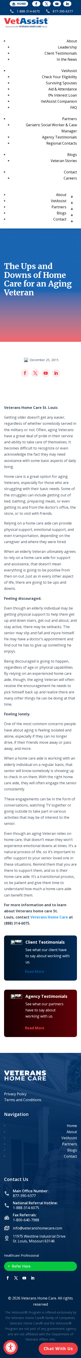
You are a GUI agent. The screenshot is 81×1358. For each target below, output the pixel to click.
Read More (34, 971)
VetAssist (69, 70)
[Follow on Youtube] (57, 3)
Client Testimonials (61, 53)
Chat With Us (58, 1348)
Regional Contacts (61, 143)
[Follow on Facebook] (36, 3)
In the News (67, 59)
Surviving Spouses (61, 82)
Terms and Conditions (22, 1099)
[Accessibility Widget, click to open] (10, 1347)
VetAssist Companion (59, 101)
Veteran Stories (64, 160)
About (72, 41)
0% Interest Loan (62, 95)
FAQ (73, 107)
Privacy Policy (15, 1093)
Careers (70, 178)
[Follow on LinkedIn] (67, 3)
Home (72, 1125)
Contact (70, 172)
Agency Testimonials (59, 137)
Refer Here (21, 1266)
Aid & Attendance (62, 89)
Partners (69, 118)
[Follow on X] (47, 3)
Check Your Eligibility (59, 76)
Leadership (67, 47)
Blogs (72, 154)
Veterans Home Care (49, 917)
